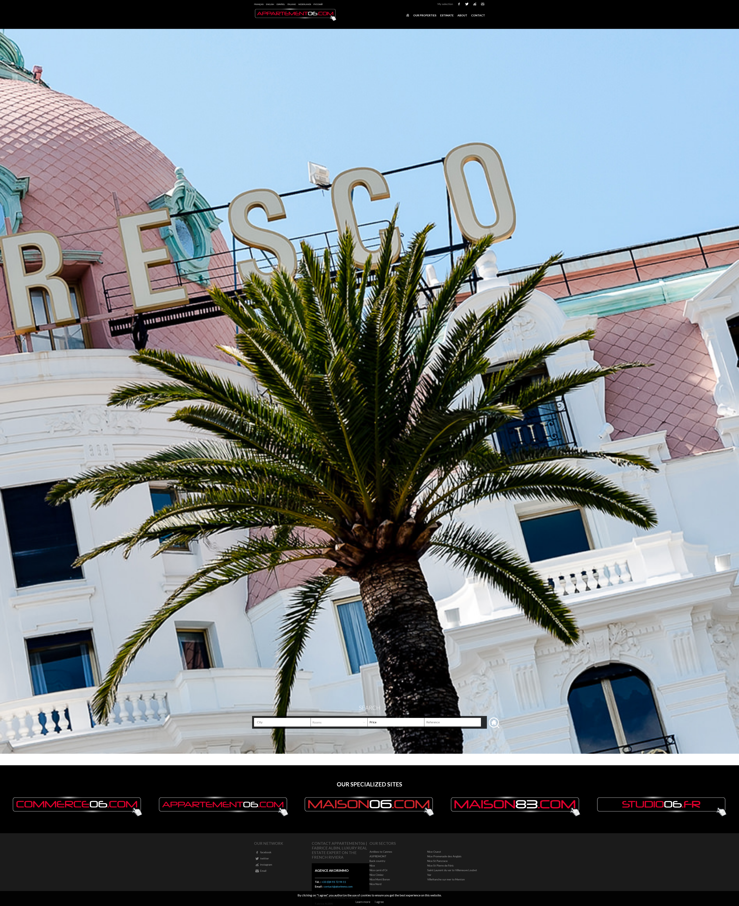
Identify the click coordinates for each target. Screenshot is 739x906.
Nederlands (304, 4)
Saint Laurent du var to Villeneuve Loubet (452, 870)
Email (483, 4)
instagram (475, 4)
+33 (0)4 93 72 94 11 (333, 881)
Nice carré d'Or (379, 870)
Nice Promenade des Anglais (444, 856)
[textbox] (284, 722)
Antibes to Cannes (381, 851)
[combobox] (282, 722)
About (462, 15)
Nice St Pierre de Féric (440, 865)
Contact (478, 15)
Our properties (424, 15)
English (270, 4)
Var (429, 874)
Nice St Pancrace (437, 860)
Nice (372, 865)
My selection (445, 4)
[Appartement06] (295, 20)
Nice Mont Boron (380, 879)
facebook (459, 4)
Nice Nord (375, 884)
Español (281, 4)
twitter (467, 4)
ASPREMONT (378, 856)
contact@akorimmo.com (338, 886)
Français (258, 4)
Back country (377, 860)
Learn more (362, 901)
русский (318, 4)
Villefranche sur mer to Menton (446, 879)
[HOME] (407, 15)
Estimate (447, 15)
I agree (379, 901)
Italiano (291, 4)
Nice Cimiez (376, 874)
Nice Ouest (434, 851)
